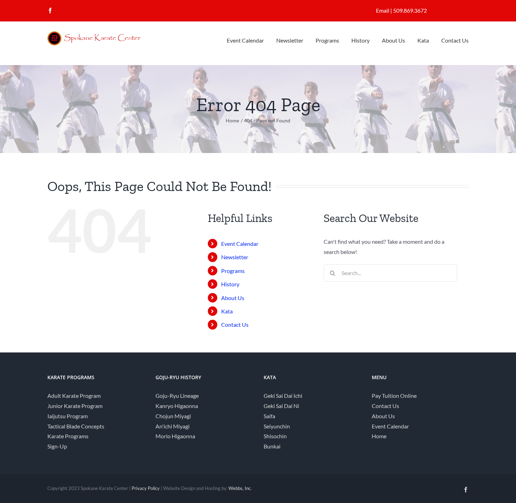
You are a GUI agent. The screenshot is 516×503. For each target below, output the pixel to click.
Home (379, 436)
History (230, 284)
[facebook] (50, 10)
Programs (233, 270)
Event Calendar (239, 243)
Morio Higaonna (175, 436)
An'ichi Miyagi (173, 426)
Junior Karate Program (74, 405)
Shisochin (275, 436)
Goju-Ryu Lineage (177, 395)
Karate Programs (67, 436)
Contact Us (235, 324)
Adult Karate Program (74, 395)
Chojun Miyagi (173, 416)
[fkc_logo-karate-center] (100, 34)
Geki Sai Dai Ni (281, 405)
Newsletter (234, 257)
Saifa (269, 416)
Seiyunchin (277, 426)
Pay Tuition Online (394, 395)
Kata (227, 311)
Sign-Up (57, 446)
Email (382, 10)
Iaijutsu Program (67, 416)
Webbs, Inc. (240, 488)
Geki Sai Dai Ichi (283, 395)
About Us (232, 297)
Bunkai (272, 446)
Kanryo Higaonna (177, 405)
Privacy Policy (146, 488)
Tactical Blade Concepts (75, 426)
